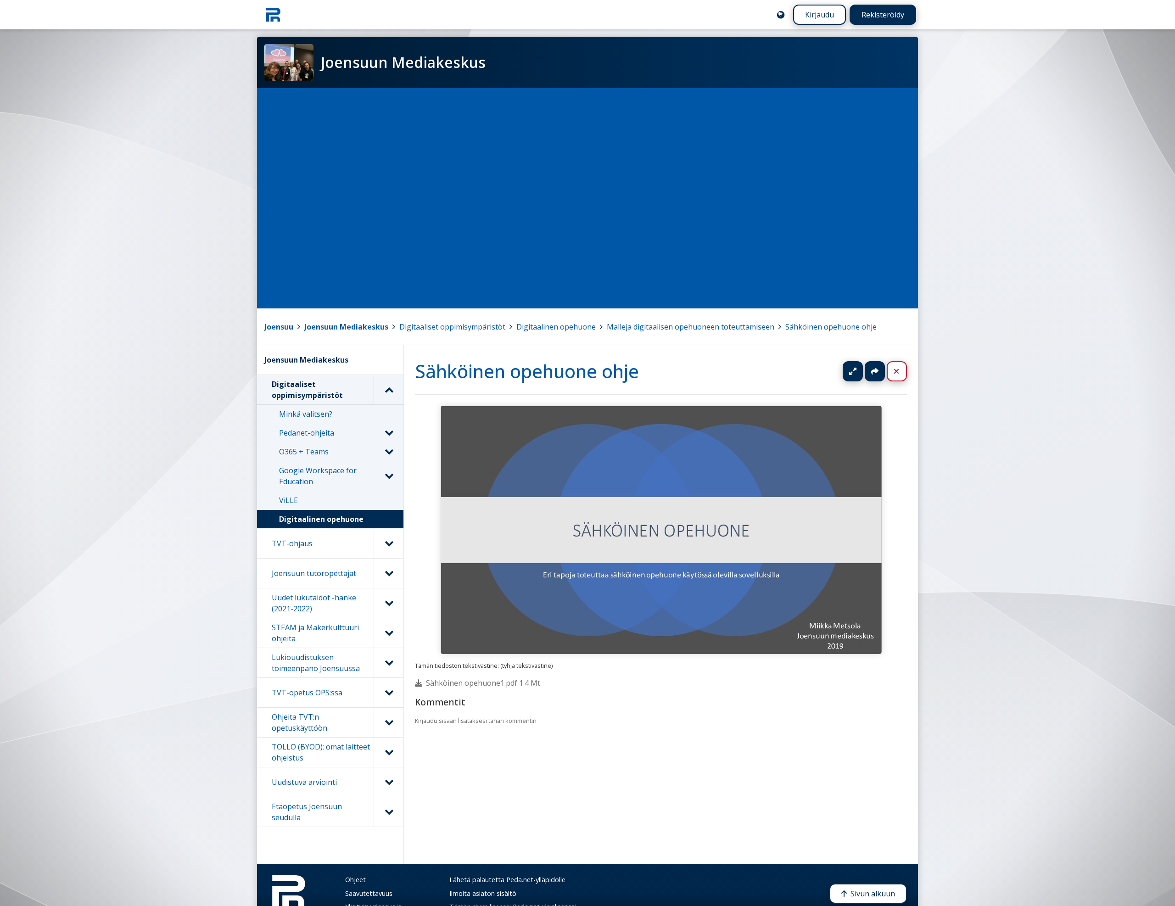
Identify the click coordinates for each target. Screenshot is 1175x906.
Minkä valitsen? (305, 414)
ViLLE (288, 500)
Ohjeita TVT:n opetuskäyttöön (299, 722)
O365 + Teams (304, 452)
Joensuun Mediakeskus (346, 327)
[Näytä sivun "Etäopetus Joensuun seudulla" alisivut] (388, 812)
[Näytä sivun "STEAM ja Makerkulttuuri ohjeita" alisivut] (388, 633)
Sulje (904, 371)
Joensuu (278, 327)
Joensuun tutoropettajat (314, 573)
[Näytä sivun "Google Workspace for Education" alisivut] (388, 476)
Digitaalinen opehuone (556, 327)
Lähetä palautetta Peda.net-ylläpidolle (507, 879)
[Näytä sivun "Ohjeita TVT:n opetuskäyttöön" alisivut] (388, 722)
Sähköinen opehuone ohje (831, 327)
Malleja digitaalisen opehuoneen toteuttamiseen (690, 327)
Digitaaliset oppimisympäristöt (452, 327)
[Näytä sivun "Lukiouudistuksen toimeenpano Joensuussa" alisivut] (388, 662)
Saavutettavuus (368, 893)
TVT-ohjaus (292, 543)
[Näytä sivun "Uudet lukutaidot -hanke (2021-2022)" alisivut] (388, 603)
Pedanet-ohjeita (306, 433)
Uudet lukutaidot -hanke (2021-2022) (314, 603)
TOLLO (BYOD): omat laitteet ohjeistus (321, 752)
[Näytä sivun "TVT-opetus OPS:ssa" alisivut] (388, 692)
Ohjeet (355, 879)
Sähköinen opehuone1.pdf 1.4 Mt (483, 683)
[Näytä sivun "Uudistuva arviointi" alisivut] (388, 782)
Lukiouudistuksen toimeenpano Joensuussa (316, 662)
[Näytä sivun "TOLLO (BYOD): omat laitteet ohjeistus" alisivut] (388, 752)
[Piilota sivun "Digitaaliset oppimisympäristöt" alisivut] (388, 389)
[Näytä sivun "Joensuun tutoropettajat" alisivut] (388, 573)
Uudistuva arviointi (304, 782)
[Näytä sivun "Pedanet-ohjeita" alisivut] (388, 433)
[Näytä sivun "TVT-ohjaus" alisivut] (388, 543)
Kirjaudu (819, 15)
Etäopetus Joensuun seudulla (307, 811)
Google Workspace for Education (318, 476)
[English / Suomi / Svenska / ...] (780, 14)
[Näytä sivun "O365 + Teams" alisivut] (388, 451)
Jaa (875, 371)
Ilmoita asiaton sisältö (482, 893)
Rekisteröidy (883, 15)
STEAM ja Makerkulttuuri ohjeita (315, 632)
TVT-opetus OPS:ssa (307, 693)
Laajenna (861, 371)
